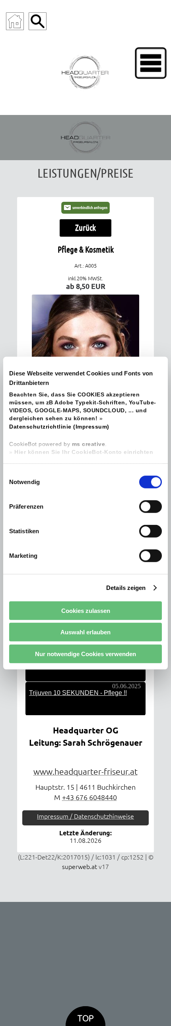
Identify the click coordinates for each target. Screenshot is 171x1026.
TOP (85, 1018)
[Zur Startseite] (15, 21)
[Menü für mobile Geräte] (150, 63)
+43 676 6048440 (89, 797)
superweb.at (79, 866)
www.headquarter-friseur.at (85, 771)
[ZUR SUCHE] (38, 21)
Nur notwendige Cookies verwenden (85, 653)
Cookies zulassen (85, 610)
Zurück (85, 227)
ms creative (88, 444)
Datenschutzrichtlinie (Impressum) (59, 426)
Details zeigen (126, 587)
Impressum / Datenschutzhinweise (85, 816)
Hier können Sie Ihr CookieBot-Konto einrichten (83, 452)
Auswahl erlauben (85, 632)
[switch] (150, 506)
